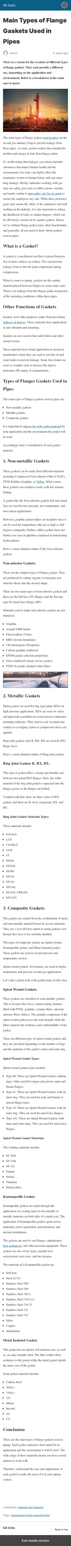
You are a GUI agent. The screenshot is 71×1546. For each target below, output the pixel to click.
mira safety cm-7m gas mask (45, 193)
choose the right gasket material (42, 426)
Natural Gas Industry (31, 1507)
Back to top (61, 1529)
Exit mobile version (35, 1540)
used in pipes (51, 138)
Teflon (40, 482)
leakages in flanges (14, 322)
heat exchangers (12, 1246)
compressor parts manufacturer (30, 1515)
